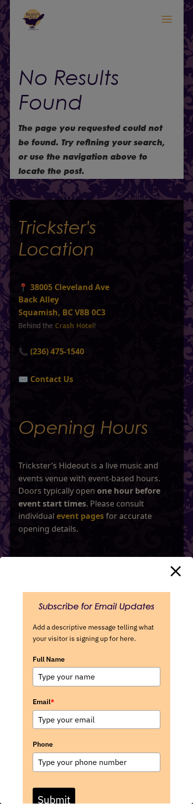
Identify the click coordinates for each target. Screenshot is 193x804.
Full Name (49, 659)
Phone (43, 744)
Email (43, 701)
